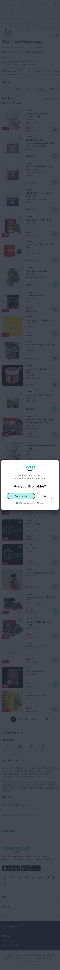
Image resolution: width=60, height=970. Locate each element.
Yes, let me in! (21, 496)
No (44, 496)
